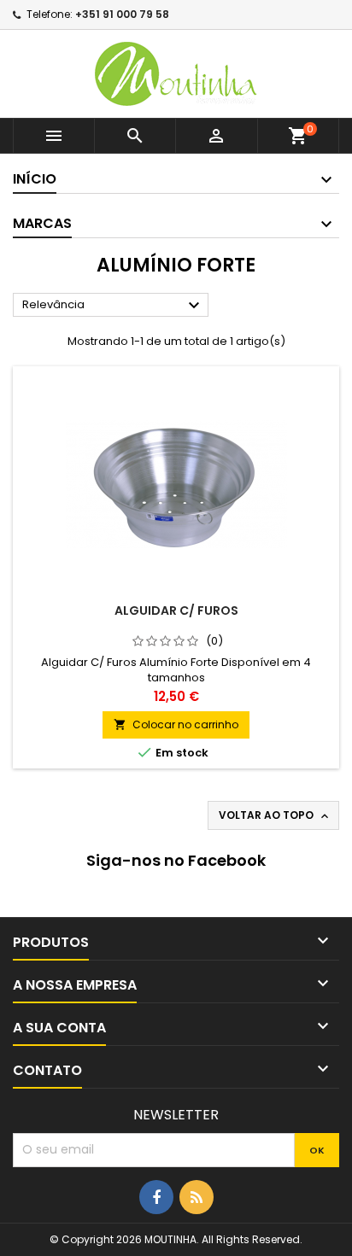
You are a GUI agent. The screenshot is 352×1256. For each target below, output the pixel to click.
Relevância (113, 305)
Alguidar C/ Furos (176, 610)
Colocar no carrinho (176, 724)
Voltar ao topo (275, 815)
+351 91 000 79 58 (122, 14)
